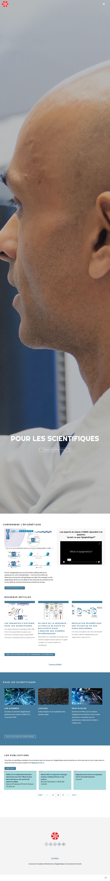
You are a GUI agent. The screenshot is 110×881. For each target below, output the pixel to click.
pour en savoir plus (14, 588)
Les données (12, 708)
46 (58, 795)
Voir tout (10, 768)
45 (53, 795)
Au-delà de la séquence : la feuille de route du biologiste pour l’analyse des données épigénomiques (53, 628)
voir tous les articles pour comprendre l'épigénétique (29, 654)
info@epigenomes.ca (37, 763)
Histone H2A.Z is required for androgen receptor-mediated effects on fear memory (54, 777)
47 (64, 795)
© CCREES (55, 858)
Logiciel (43, 708)
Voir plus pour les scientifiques (20, 736)
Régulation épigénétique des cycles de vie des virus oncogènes (87, 625)
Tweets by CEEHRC (55, 665)
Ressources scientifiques (54, 450)
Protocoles (79, 708)
